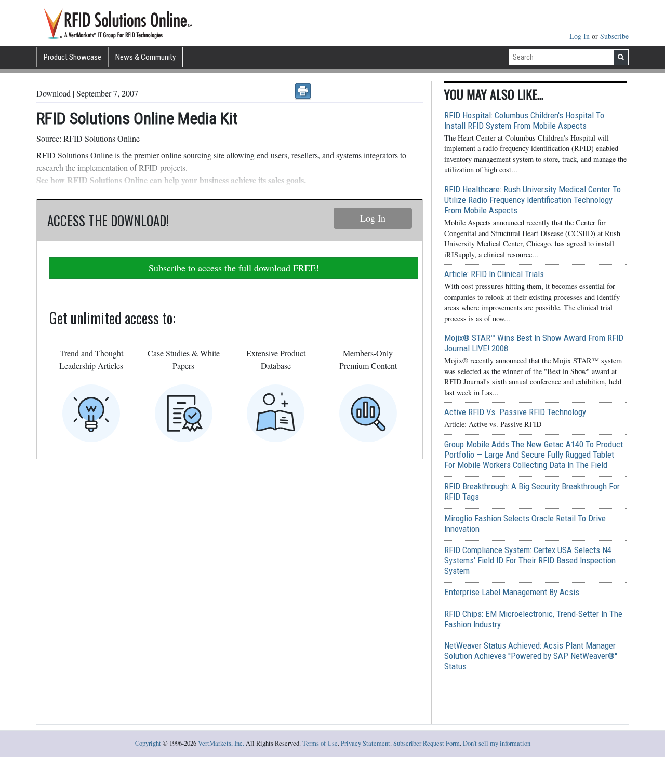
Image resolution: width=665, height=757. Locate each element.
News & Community (145, 57)
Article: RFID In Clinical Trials (494, 274)
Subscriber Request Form (426, 743)
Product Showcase (72, 57)
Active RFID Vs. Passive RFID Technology (515, 412)
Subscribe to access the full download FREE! (234, 267)
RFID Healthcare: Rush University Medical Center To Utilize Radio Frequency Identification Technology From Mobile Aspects (532, 199)
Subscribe (614, 36)
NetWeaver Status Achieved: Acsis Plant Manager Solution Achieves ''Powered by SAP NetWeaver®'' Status (530, 655)
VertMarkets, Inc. (221, 743)
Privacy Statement (365, 743)
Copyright (148, 743)
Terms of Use (320, 743)
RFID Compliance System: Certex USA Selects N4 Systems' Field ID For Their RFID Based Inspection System (530, 560)
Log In (580, 36)
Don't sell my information (496, 743)
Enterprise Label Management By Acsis (511, 592)
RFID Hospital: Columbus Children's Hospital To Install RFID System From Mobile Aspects (524, 120)
